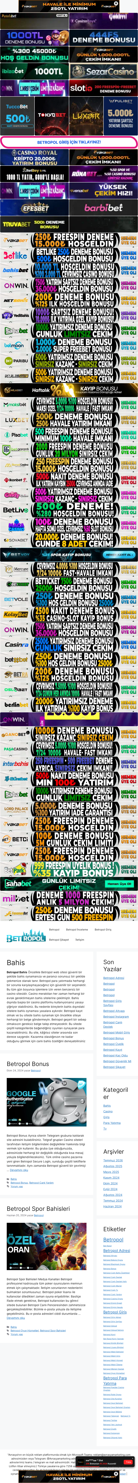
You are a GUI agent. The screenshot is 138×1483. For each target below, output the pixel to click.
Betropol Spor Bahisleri (38, 1208)
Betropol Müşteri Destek (113, 1369)
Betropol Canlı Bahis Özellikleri (116, 1273)
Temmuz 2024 (113, 1200)
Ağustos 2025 (112, 1166)
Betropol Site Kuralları (112, 1399)
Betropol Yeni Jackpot (112, 1425)
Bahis (14, 1179)
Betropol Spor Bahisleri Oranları (116, 1407)
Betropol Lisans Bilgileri (113, 1347)
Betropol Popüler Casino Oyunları (113, 1388)
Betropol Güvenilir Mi (117, 1061)
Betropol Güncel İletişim (113, 1330)
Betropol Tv (125, 1416)
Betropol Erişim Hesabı (113, 1307)
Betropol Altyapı (114, 1011)
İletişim (80, 939)
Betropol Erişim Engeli (112, 1303)
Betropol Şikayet (59, 939)
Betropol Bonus (28, 1063)
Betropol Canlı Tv (110, 1290)
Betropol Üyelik (113, 1044)
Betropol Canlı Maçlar (112, 1286)
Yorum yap (17, 1186)
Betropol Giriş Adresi (112, 1317)
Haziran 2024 (112, 1206)
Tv (105, 1128)
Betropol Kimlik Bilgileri (113, 1343)
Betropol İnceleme (77, 929)
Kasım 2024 (111, 1177)
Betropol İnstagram (116, 1016)
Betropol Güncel (110, 1326)
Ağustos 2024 (112, 1195)
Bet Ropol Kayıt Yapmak (113, 1339)
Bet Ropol (107, 1246)
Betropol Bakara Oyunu (113, 1260)
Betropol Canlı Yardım (41, 1182)
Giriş (106, 1117)
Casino (108, 1111)
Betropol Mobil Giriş (116, 1032)
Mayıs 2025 (111, 1172)
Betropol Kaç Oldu (115, 1055)
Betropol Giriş (103, 929)
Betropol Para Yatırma (115, 1381)
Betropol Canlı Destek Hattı (115, 1281)
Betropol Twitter (110, 1420)
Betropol (54, 929)
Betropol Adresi (113, 978)
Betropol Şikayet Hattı (112, 1438)
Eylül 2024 (110, 1189)
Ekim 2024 (110, 1183)
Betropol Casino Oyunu (113, 1299)
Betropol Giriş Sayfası (112, 1321)
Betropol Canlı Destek (112, 1277)
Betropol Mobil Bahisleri (113, 1352)
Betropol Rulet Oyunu (112, 1394)
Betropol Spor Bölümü (112, 1412)
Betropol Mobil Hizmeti (113, 1360)
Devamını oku (19, 1170)
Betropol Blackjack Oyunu (114, 1264)
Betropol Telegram (111, 1416)
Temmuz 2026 (113, 1160)
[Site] (69, 240)
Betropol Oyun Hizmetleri (25, 1330)
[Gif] (69, 390)
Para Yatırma (112, 1123)
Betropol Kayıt (112, 1049)
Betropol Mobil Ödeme (112, 1365)
